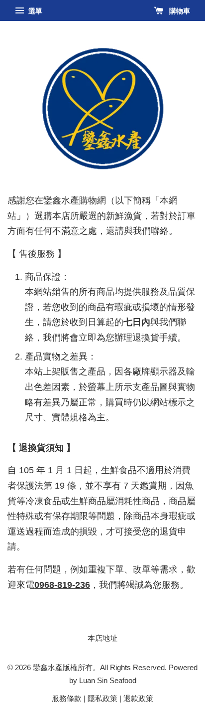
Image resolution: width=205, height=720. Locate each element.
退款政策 (138, 698)
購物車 (178, 11)
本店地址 (102, 638)
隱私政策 (102, 698)
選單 (34, 11)
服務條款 (67, 698)
